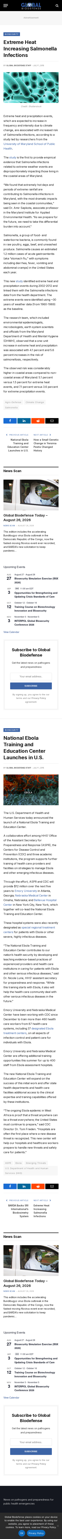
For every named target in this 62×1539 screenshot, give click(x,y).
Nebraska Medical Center (31, 895)
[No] (57, 1526)
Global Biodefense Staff (18, 65)
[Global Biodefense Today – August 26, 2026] (31, 495)
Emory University (26, 891)
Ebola (19, 1163)
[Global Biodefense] (31, 5)
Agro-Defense (13, 402)
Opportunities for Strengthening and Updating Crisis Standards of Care (36, 594)
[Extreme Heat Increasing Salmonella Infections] (31, 87)
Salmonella (11, 407)
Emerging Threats (36, 1163)
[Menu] (5, 5)
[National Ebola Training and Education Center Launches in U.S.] (31, 789)
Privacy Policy (39, 698)
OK (21, 1533)
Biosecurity (12, 34)
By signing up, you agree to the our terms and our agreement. (31, 698)
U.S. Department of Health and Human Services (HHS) (26, 1170)
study (12, 157)
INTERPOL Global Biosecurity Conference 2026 (31, 622)
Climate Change (35, 402)
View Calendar (11, 632)
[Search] (57, 5)
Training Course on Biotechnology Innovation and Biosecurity (34, 608)
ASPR (8, 1163)
